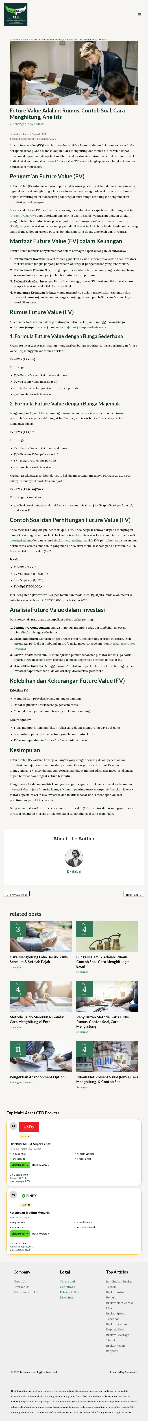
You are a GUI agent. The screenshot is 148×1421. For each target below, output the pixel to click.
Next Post (133, 894)
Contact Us (21, 1287)
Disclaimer (67, 1297)
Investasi (28, 1082)
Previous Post (17, 894)
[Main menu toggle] (140, 14)
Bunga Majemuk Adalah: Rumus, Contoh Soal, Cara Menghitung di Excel (103, 961)
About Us (20, 1281)
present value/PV (23, 215)
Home (13, 39)
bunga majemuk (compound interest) (80, 327)
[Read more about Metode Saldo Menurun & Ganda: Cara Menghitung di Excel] (41, 996)
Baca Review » (40, 1165)
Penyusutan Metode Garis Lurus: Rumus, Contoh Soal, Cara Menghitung (103, 1021)
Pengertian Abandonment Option (37, 1077)
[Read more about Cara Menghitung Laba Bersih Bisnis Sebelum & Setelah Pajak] (41, 936)
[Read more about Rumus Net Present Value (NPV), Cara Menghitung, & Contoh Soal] (107, 1056)
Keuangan (24, 39)
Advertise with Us (26, 1292)
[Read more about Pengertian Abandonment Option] (41, 1056)
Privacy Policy (69, 1292)
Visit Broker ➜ (20, 1165)
